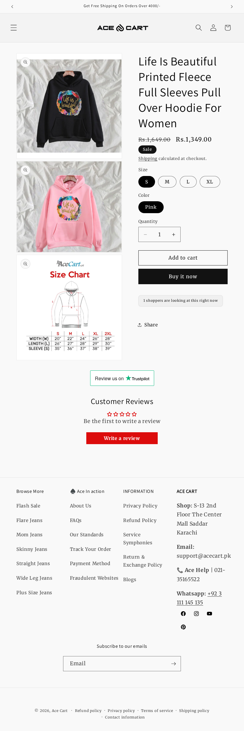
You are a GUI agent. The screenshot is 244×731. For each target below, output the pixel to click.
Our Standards (87, 534)
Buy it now (183, 276)
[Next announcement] (231, 6)
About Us (81, 506)
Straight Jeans (33, 563)
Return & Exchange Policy (142, 561)
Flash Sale (28, 506)
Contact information (125, 717)
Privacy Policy (140, 506)
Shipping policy (194, 710)
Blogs (129, 579)
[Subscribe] (173, 664)
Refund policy (88, 710)
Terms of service (157, 710)
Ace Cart (60, 710)
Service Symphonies (138, 539)
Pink (151, 207)
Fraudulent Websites (94, 578)
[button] (14, 28)
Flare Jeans (29, 520)
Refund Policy (140, 520)
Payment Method (90, 563)
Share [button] (151, 325)
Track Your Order (91, 549)
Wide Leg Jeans (34, 578)
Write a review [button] (122, 438)
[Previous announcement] (12, 6)
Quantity (148, 221)
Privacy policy (121, 710)
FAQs (76, 520)
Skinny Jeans (32, 549)
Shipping (147, 158)
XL (210, 182)
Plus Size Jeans (34, 592)
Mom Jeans (29, 534)
